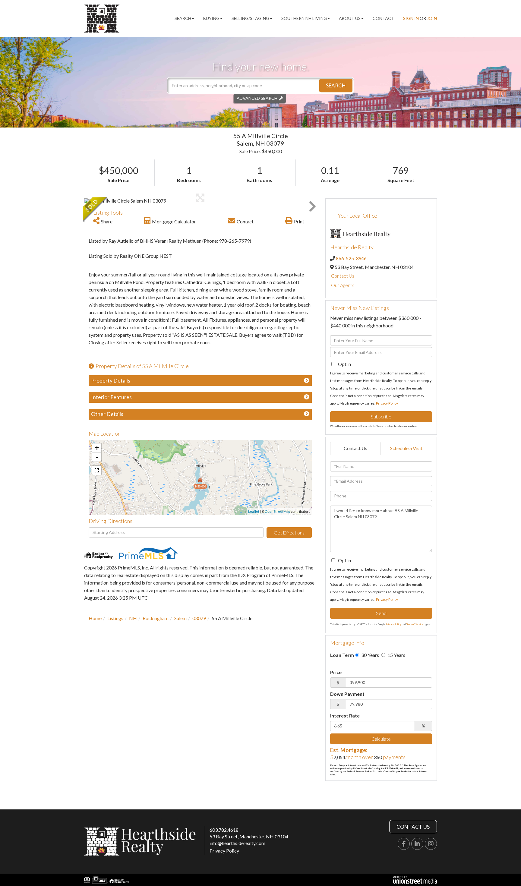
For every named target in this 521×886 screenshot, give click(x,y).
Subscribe (381, 416)
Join (432, 18)
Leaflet (253, 511)
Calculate (381, 739)
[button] (335, 85)
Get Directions (289, 532)
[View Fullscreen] (96, 470)
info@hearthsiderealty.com (237, 843)
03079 (199, 618)
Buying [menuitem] (211, 18)
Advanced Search (257, 98)
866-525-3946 (351, 258)
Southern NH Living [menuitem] (304, 18)
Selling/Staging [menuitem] (250, 18)
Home (95, 618)
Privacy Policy (387, 403)
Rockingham (156, 618)
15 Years (396, 655)
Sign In (411, 18)
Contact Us (342, 276)
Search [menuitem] (183, 18)
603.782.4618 (224, 830)
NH (133, 618)
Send (381, 613)
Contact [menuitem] (383, 18)
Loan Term (342, 655)
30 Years (369, 655)
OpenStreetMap (277, 511)
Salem (180, 618)
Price (336, 672)
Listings (115, 618)
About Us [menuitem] (350, 18)
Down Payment (347, 694)
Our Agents (342, 285)
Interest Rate (345, 715)
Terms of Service (414, 624)
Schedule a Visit (406, 448)
